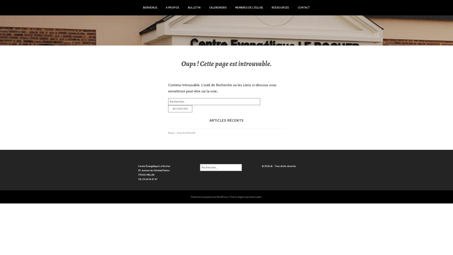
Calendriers (217, 7)
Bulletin (194, 7)
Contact (304, 7)
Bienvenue (150, 7)
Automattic (256, 197)
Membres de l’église (249, 7)
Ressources (280, 7)
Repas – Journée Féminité (181, 132)
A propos (172, 7)
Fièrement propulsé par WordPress (209, 197)
